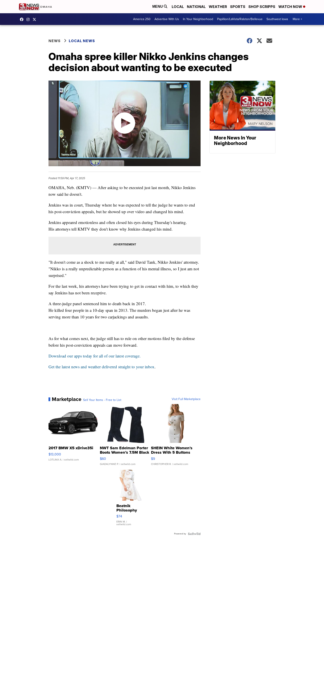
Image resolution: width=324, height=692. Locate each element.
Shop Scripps (261, 6)
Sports (237, 6)
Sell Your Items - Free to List (102, 400)
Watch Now (290, 6)
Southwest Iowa (277, 19)
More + (297, 19)
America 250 (142, 19)
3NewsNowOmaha (35, 19)
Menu (158, 6)
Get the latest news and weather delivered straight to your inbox (101, 366)
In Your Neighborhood (198, 19)
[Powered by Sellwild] (194, 533)
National (196, 6)
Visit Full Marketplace (186, 399)
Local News (82, 41)
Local (178, 6)
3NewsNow (23, 19)
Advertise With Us (167, 19)
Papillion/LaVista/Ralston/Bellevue (240, 19)
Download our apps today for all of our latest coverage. (94, 356)
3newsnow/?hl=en (29, 19)
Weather (218, 6)
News (54, 41)
